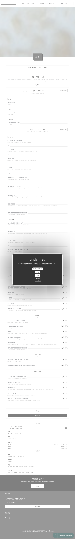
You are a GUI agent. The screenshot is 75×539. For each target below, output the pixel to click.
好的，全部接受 (37, 269)
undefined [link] (38, 281)
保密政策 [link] (38, 278)
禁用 (37, 272)
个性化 (37, 275)
